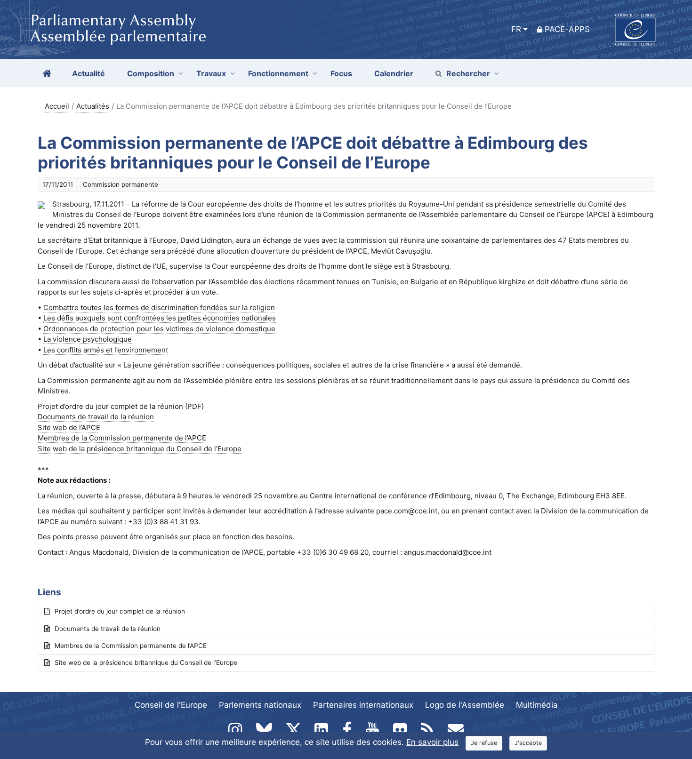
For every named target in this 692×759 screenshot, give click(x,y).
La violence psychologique (87, 339)
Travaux (211, 73)
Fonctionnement (278, 73)
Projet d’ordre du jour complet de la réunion (120, 611)
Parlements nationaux (260, 705)
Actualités (92, 106)
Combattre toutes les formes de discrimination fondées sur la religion (159, 307)
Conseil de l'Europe (171, 705)
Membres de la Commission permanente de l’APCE (131, 645)
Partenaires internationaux (363, 705)
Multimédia (537, 705)
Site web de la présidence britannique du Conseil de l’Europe (146, 662)
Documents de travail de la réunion (108, 628)
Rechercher (468, 73)
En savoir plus (432, 742)
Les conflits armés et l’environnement (105, 349)
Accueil (57, 106)
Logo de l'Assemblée (464, 705)
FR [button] (516, 29)
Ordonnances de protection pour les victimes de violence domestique (159, 328)
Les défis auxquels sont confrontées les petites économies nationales (159, 317)
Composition (150, 73)
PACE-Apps (567, 29)
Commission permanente (120, 184)
